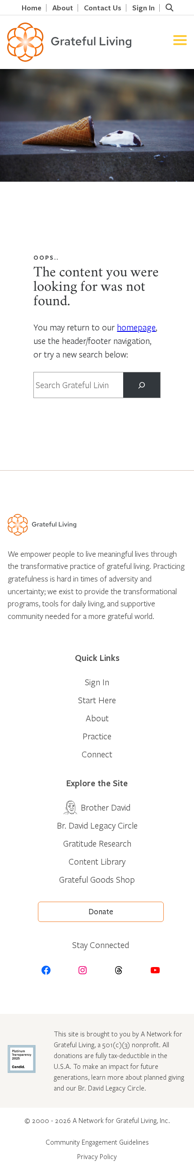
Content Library (97, 861)
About (62, 8)
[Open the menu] (180, 42)
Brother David (105, 807)
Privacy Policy (97, 1156)
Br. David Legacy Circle (97, 825)
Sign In (143, 8)
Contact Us (102, 8)
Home (32, 8)
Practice (97, 736)
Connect (97, 754)
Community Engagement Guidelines (97, 1141)
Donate (100, 912)
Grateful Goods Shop (97, 879)
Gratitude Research (97, 843)
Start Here (97, 700)
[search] (169, 8)
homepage (136, 327)
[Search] (141, 385)
